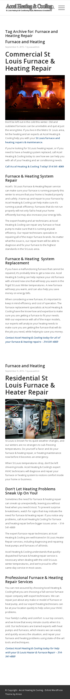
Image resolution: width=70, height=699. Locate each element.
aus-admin (34, 47)
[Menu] (60, 7)
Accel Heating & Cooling (31, 690)
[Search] (51, 7)
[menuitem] (51, 7)
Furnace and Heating (25, 41)
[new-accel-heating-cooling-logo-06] (29, 7)
